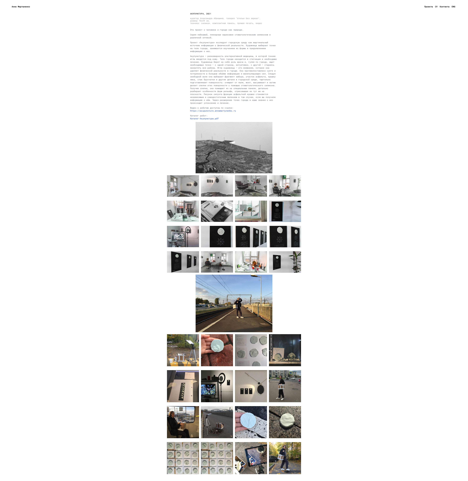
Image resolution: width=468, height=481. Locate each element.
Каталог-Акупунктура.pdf (204, 118)
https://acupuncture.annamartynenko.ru (213, 110)
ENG (453, 6)
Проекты (428, 6)
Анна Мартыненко (21, 6)
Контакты (444, 6)
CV (436, 6)
